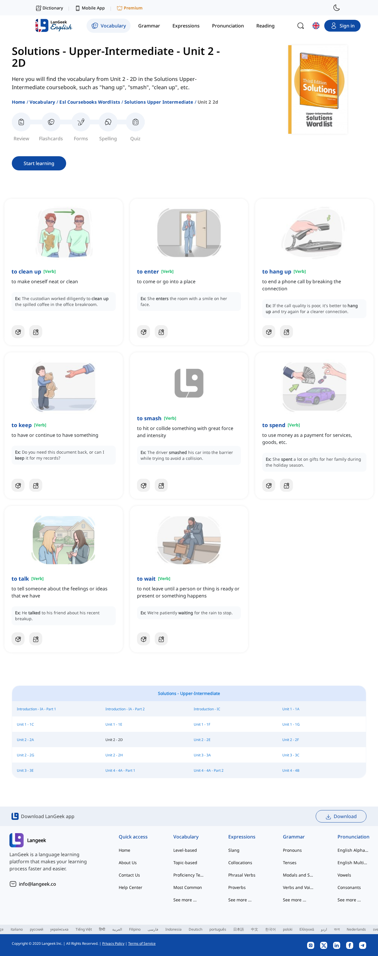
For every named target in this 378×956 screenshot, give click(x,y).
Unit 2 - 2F (290, 739)
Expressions (241, 836)
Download (345, 816)
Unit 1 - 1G (291, 724)
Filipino (135, 929)
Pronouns (292, 850)
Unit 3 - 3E (25, 770)
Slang (233, 850)
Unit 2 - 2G (25, 755)
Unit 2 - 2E (202, 739)
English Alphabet (353, 850)
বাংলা (337, 929)
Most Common (187, 887)
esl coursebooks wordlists (89, 102)
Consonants (349, 887)
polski (287, 929)
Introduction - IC (207, 708)
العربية (117, 929)
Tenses (289, 862)
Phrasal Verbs (241, 875)
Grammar (294, 836)
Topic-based (185, 862)
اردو (324, 929)
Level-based (185, 850)
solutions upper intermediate (158, 102)
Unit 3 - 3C (290, 755)
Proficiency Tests (188, 875)
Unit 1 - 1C (25, 724)
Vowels (344, 875)
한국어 (270, 929)
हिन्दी (102, 929)
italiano (17, 929)
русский (36, 929)
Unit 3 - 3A (202, 755)
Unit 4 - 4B (290, 770)
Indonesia (173, 929)
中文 (254, 929)
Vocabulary (43, 102)
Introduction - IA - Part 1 (36, 708)
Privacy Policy (113, 943)
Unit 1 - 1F (202, 724)
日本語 (238, 929)
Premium (133, 8)
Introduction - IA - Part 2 (125, 708)
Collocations (240, 862)
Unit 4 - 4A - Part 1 (120, 770)
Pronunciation (353, 836)
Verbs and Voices (298, 887)
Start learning (39, 163)
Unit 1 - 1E (113, 724)
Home (18, 102)
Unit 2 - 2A (25, 739)
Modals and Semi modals (298, 875)
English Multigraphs (353, 862)
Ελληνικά (306, 929)
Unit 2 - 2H (114, 755)
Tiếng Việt (84, 929)
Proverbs (237, 887)
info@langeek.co (37, 884)
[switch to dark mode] (337, 8)
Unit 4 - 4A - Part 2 (209, 770)
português (217, 929)
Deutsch (195, 929)
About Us (128, 862)
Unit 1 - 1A (290, 708)
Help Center (130, 887)
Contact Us (129, 875)
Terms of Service (142, 943)
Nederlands (356, 929)
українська (59, 929)
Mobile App (93, 8)
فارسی (153, 929)
